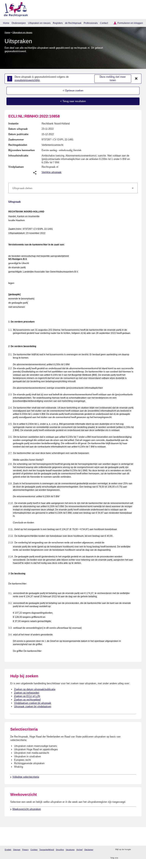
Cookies (33, 850)
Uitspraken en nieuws (39, 23)
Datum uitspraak (18, 128)
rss (134, 850)
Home (6, 23)
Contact (104, 23)
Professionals (91, 23)
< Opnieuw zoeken (73, 90)
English (8, 850)
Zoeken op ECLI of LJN (27, 696)
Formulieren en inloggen (130, 23)
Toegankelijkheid (46, 850)
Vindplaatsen (16, 166)
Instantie (13, 123)
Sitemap (16, 850)
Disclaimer (88, 850)
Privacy (25, 850)
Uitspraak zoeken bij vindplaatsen (32, 706)
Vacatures (70, 850)
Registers (58, 23)
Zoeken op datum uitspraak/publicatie (34, 689)
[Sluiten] (136, 78)
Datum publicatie (18, 134)
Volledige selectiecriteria (25, 776)
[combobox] (73, 188)
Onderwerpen (19, 23)
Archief (79, 850)
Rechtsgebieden (17, 144)
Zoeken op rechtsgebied (27, 699)
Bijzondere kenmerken (21, 150)
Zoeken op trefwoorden (26, 692)
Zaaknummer (16, 139)
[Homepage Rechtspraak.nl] (14, 8)
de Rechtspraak (73, 23)
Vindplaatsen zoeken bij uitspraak (32, 703)
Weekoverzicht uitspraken (26, 809)
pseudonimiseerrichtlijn (27, 80)
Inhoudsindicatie (18, 155)
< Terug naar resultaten (73, 101)
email (139, 850)
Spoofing (60, 850)
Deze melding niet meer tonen (113, 78)
